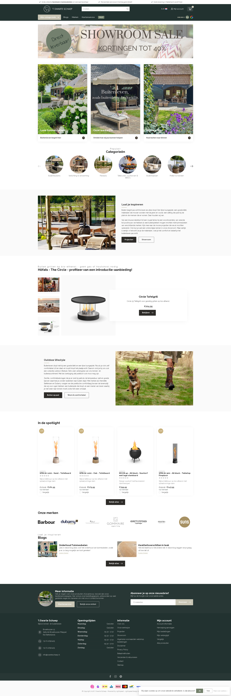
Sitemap (120, 665)
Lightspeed (120, 691)
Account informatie (164, 624)
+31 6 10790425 (49, 641)
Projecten (129, 240)
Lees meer (63, 553)
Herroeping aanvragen (165, 628)
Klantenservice (88, 17)
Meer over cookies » (220, 691)
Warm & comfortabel (77, 395)
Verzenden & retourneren (127, 657)
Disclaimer (121, 646)
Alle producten (163, 643)
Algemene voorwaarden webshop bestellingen (130, 640)
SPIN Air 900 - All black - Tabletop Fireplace (174, 474)
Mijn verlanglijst (163, 635)
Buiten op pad (53, 395)
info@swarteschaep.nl (51, 655)
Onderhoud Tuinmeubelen (73, 545)
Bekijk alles (114, 502)
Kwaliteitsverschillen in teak (153, 545)
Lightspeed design (131, 691)
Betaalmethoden (123, 653)
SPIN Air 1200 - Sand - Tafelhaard (55, 473)
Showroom (146, 240)
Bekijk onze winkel (88, 604)
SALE (101, 17)
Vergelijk (45, 492)
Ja (200, 691)
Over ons (120, 624)
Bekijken (146, 313)
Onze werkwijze (123, 628)
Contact (120, 661)
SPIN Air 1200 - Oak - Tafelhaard (94, 473)
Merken (75, 17)
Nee (208, 691)
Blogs (65, 17)
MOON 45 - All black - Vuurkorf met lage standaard (133, 474)
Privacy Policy (122, 650)
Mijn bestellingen (163, 631)
